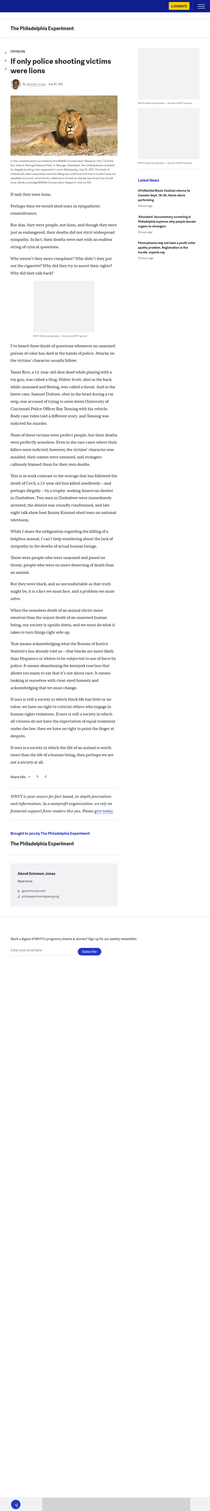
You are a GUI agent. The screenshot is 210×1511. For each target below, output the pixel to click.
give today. (104, 811)
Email (45, 776)
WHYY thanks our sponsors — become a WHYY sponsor (60, 335)
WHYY (15, 6)
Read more (25, 881)
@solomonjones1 (34, 890)
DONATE (180, 6)
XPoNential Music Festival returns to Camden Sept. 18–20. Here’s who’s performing (164, 195)
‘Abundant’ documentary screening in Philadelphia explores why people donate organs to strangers (167, 221)
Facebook (29, 776)
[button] (16, 1504)
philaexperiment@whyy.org (40, 896)
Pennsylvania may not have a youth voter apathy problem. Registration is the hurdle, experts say (166, 247)
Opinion (17, 51)
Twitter (37, 776)
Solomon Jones (36, 84)
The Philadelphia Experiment (42, 28)
